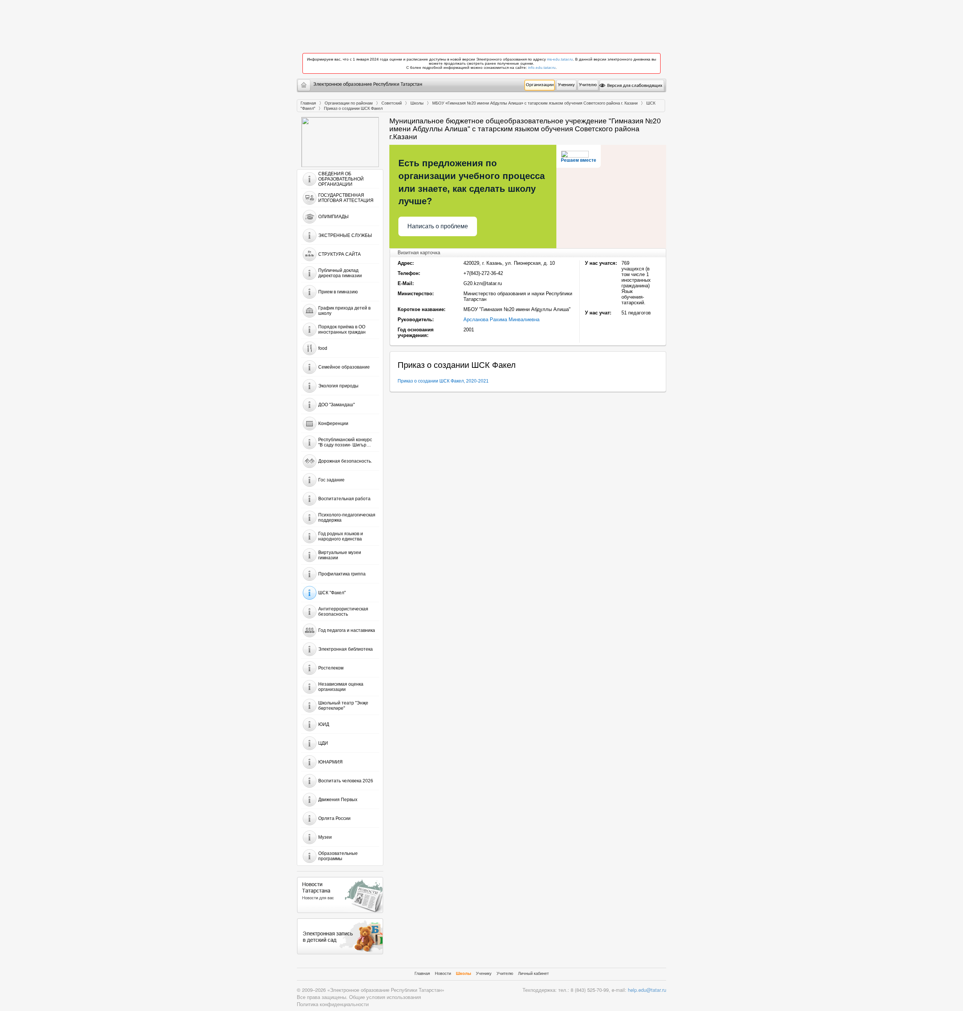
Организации (540, 84)
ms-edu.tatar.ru (560, 59)
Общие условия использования (385, 996)
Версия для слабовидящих (634, 85)
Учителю (588, 84)
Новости (443, 973)
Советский (391, 103)
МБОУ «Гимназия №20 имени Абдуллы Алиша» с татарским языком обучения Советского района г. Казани (535, 103)
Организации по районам (349, 103)
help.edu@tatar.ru (647, 989)
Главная (308, 103)
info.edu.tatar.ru (542, 67)
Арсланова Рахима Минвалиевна (501, 319)
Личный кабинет (533, 973)
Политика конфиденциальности (333, 1004)
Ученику (566, 84)
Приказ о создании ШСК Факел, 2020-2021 (443, 381)
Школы (417, 103)
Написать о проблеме (437, 226)
